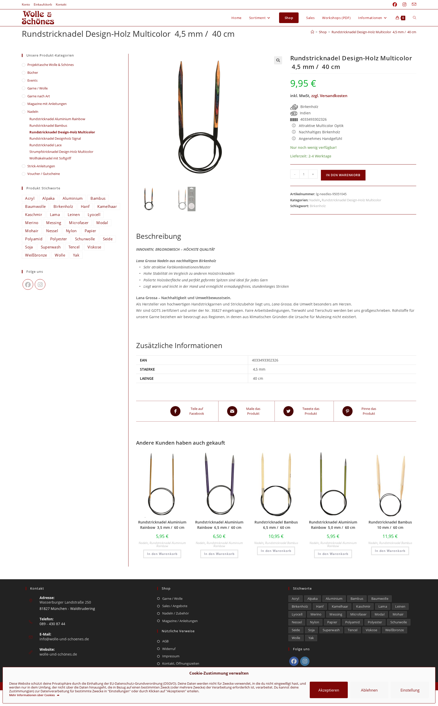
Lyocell (94, 214)
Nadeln (314, 200)
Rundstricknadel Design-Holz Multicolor (351, 200)
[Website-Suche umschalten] (414, 17)
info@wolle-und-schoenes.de (64, 639)
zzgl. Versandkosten (329, 95)
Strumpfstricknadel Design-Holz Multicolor (61, 151)
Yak (76, 255)
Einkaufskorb (43, 4)
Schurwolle (85, 238)
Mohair (31, 230)
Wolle (60, 255)
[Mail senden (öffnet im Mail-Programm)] (412, 4)
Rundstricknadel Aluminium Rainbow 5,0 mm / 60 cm (333, 525)
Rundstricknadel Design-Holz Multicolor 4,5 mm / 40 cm (374, 32)
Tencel (74, 246)
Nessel (52, 230)
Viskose (94, 246)
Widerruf (168, 648)
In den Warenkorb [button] (162, 554)
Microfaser (78, 222)
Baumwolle (35, 206)
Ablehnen (369, 690)
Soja (29, 246)
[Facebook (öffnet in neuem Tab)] (395, 4)
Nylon (71, 230)
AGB (165, 641)
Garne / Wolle (37, 88)
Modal (102, 222)
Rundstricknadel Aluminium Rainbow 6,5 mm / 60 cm (219, 525)
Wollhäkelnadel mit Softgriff (50, 158)
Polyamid (33, 238)
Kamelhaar (107, 206)
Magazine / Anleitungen (180, 621)
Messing (53, 222)
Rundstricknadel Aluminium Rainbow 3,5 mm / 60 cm (162, 525)
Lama (55, 214)
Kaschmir (33, 214)
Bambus (97, 198)
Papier (90, 230)
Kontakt (61, 4)
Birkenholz (318, 206)
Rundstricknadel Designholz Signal (55, 138)
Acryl (29, 198)
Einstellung (409, 690)
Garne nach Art (38, 96)
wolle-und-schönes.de (58, 654)
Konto (26, 4)
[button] (278, 60)
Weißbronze (36, 255)
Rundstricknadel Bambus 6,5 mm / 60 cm (276, 525)
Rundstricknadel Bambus (281, 543)
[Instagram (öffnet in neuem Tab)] (404, 4)
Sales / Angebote (174, 606)
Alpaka (48, 198)
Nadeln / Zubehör (175, 613)
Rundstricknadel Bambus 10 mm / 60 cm (390, 525)
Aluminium (73, 198)
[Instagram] (40, 284)
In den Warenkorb (343, 175)
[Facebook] (28, 284)
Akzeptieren (328, 690)
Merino (31, 222)
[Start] (312, 32)
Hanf (85, 206)
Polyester (58, 238)
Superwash (51, 246)
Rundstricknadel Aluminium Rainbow (168, 544)
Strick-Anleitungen (41, 166)
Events (32, 80)
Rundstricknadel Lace (45, 145)
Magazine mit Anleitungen (47, 103)
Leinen (74, 214)
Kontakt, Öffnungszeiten (180, 663)
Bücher (32, 72)
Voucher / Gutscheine (43, 173)
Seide (108, 238)
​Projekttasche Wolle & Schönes (50, 64)
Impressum (170, 656)
